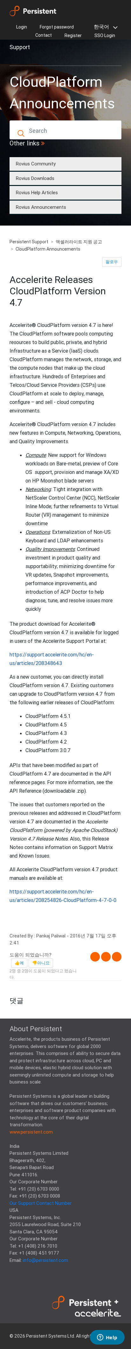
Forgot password (57, 27)
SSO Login (104, 35)
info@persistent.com (45, 1260)
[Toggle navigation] (18, 58)
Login (21, 27)
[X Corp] (106, 957)
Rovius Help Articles (37, 192)
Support (20, 47)
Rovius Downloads (35, 178)
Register (73, 35)
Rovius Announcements (41, 207)
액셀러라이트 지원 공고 (79, 242)
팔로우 (112, 262)
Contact (43, 35)
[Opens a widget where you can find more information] (107, 1338)
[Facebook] (95, 957)
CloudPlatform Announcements (48, 249)
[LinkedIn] (116, 957)
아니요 (43, 963)
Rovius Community (36, 164)
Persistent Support (29, 242)
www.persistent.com (31, 1132)
